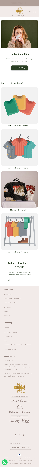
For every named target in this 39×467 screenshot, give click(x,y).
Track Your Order (10, 349)
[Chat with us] (5, 462)
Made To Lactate (12, 458)
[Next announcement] (35, 3)
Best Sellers (8, 294)
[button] (4, 12)
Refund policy (22, 460)
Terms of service (13, 463)
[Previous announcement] (3, 3)
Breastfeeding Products (12, 299)
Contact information (26, 463)
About (6, 311)
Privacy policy (12, 460)
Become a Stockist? (11, 332)
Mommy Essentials (18, 210)
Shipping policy (32, 460)
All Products (8, 307)
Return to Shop (19, 68)
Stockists (7, 328)
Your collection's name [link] (18, 126)
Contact (7, 316)
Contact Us (8, 336)
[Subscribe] (33, 280)
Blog (5, 341)
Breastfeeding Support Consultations (17, 345)
